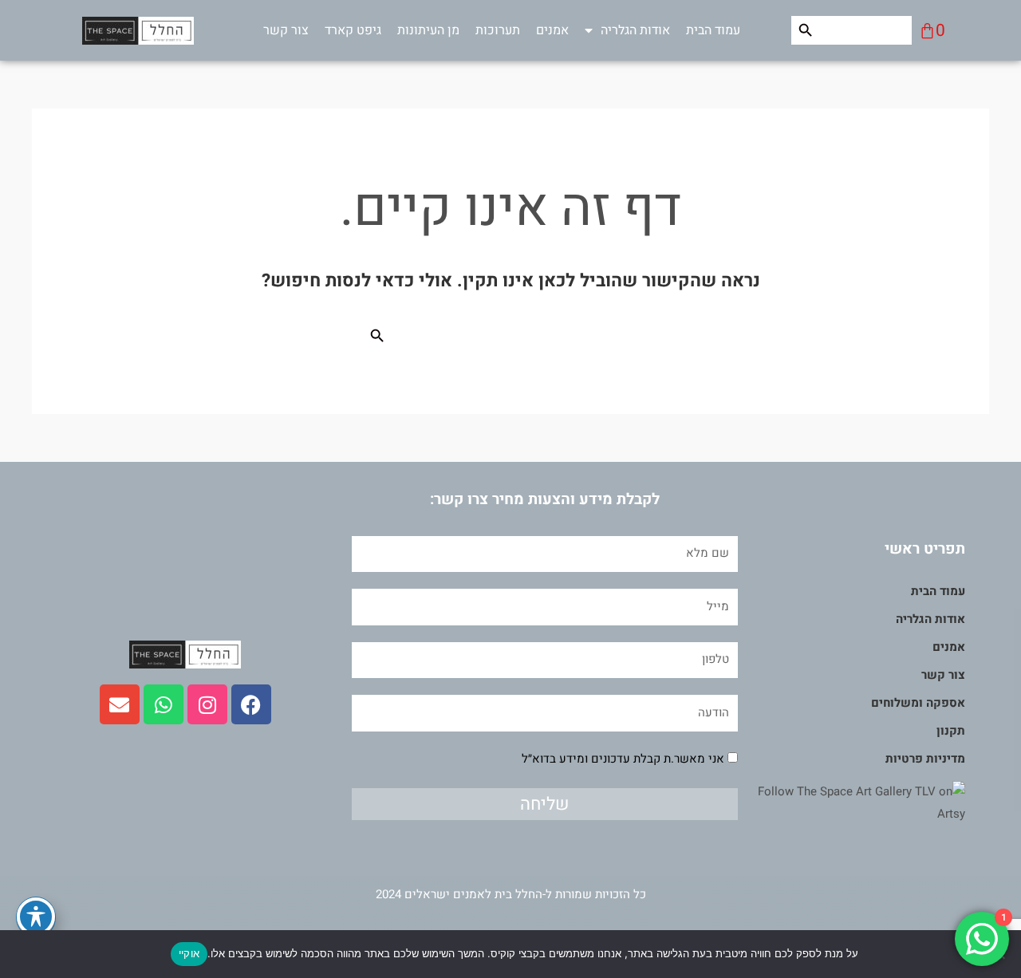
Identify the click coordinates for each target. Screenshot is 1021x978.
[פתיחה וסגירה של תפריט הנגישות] (36, 916)
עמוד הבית (713, 30)
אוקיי (189, 953)
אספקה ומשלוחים (918, 703)
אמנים (552, 30)
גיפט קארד (353, 30)
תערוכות (497, 30)
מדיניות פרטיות (925, 758)
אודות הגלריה (635, 30)
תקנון (950, 730)
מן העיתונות (428, 30)
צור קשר (286, 30)
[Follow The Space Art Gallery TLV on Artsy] (851, 802)
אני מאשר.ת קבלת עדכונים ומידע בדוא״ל (623, 758)
